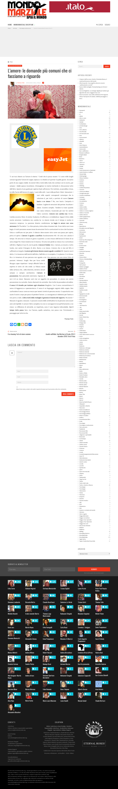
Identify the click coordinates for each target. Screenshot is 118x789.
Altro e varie (94, 118)
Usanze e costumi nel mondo (94, 510)
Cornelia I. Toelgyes (84, 627)
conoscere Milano (94, 191)
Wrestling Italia (94, 535)
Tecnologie (94, 489)
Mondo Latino (94, 384)
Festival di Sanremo (94, 251)
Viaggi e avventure (94, 518)
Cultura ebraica (94, 214)
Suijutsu (94, 473)
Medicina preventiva (94, 355)
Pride (94, 421)
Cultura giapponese (94, 216)
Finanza (94, 255)
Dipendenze (94, 226)
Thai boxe (94, 495)
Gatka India (94, 272)
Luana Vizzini (82, 588)
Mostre (94, 388)
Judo (94, 309)
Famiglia (94, 247)
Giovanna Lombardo (14, 602)
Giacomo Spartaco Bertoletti (48, 676)
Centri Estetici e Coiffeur (94, 172)
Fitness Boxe (94, 257)
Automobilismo (94, 147)
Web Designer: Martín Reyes (14, 676)
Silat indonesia (94, 458)
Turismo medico (94, 500)
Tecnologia (94, 487)
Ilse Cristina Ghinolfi (101, 675)
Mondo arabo (94, 381)
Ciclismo (94, 180)
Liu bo (94, 336)
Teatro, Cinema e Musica (94, 485)
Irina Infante (99, 689)
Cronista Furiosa (13, 664)
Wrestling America (94, 533)
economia (94, 230)
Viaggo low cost (94, 523)
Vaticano (94, 512)
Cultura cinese (94, 209)
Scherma (94, 448)
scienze (94, 450)
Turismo (94, 498)
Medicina (94, 346)
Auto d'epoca (94, 145)
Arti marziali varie (94, 133)
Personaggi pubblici (94, 413)
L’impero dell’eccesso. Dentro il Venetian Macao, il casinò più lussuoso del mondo (93, 80)
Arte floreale (94, 131)
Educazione (94, 232)
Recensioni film (94, 431)
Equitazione (94, 236)
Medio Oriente (94, 357)
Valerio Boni (99, 652)
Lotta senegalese (94, 338)
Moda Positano (94, 375)
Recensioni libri (94, 433)
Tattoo (94, 481)
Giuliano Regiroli (30, 588)
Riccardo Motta (30, 602)
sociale (94, 464)
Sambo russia (94, 444)
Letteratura (94, 330)
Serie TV (94, 456)
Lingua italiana (94, 332)
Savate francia (94, 446)
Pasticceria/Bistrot (94, 410)
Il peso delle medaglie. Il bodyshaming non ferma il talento (93, 88)
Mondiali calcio (94, 377)
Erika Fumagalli (47, 627)
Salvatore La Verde (66, 602)
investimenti (94, 301)
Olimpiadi (94, 404)
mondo (94, 379)
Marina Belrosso (30, 689)
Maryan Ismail (82, 701)
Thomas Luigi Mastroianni (47, 615)
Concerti (94, 189)
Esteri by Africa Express (94, 240)
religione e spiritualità (94, 435)
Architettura (94, 124)
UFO (94, 504)
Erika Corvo (11, 588)
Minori (94, 365)
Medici (94, 344)
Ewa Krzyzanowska (83, 664)
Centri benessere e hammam (94, 170)
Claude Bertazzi (100, 701)
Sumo (94, 475)
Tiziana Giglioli (65, 588)
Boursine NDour (12, 689)
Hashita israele (94, 290)
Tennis (94, 493)
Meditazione (94, 359)
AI (94, 114)
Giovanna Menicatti (14, 638)
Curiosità (94, 220)
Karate (94, 315)
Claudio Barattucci (49, 602)
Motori (94, 392)
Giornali (94, 274)
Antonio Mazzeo (65, 664)
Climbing (94, 186)
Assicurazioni (94, 137)
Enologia (94, 234)
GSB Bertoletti (94, 286)
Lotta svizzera (94, 340)
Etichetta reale (94, 242)
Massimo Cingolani (83, 614)
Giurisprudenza (94, 280)
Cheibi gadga (94, 176)
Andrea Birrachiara (66, 652)
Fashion (94, 249)
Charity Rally (94, 174)
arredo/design (94, 126)
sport (94, 469)
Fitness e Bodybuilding (94, 259)
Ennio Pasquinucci (100, 627)
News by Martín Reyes (94, 402)
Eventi (94, 243)
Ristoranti (94, 437)
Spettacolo (94, 467)
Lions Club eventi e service (94, 334)
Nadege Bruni (47, 664)
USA (94, 508)
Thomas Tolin (99, 602)
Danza (94, 224)
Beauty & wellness (94, 153)
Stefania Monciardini (49, 588)
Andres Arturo (29, 675)
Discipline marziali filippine (94, 228)
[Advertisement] (59, 43)
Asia (94, 135)
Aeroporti (94, 110)
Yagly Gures (94, 539)
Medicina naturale (94, 352)
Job (94, 307)
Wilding (94, 531)
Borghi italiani (94, 155)
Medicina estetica (94, 350)
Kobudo (94, 325)
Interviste (94, 298)
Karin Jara (11, 627)
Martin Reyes (29, 627)
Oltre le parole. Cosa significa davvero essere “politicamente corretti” (92, 84)
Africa (94, 112)
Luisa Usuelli (64, 701)
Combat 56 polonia (94, 187)
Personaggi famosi (94, 411)
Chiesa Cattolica (94, 178)
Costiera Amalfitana (94, 195)
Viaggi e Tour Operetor (94, 522)
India (94, 292)
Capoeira (94, 164)
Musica (94, 398)
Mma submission (94, 369)
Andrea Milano (29, 652)
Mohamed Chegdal (66, 675)
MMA (94, 367)
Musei (94, 396)
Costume (94, 197)
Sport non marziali (94, 471)
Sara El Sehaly (99, 639)
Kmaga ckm (94, 323)
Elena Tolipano (64, 689)
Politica (94, 417)
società (94, 466)
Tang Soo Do (94, 479)
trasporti (94, 496)
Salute (94, 440)
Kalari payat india (94, 311)
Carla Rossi (63, 627)
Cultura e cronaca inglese (94, 211)
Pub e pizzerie (94, 427)
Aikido (94, 116)
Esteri (94, 238)
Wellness (94, 529)
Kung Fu (94, 327)
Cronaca (94, 203)
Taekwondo (94, 477)
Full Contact (94, 265)
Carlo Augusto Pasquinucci (82, 640)
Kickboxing (94, 321)
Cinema (94, 182)
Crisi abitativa (94, 201)
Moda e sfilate (94, 373)
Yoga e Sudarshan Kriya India (94, 541)
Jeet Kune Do (94, 305)
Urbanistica (94, 506)
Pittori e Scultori (94, 415)
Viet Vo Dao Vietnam (94, 525)
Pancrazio (94, 408)
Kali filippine (94, 313)
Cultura (94, 205)
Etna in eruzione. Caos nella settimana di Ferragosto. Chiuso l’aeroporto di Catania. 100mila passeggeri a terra (93, 96)
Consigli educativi (94, 193)
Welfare (94, 527)
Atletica (94, 139)
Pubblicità (94, 429)
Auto (94, 143)
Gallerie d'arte (94, 269)
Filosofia (94, 253)
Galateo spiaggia (94, 267)
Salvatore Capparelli (84, 675)
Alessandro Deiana (31, 639)
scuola (94, 452)
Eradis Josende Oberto (32, 614)
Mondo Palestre (94, 386)
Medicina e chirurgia (94, 348)
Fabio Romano (47, 689)
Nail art (94, 400)
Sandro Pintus (29, 664)
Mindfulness (94, 363)
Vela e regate (94, 514)
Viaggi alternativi (94, 516)
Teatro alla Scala (94, 483)
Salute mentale (94, 442)
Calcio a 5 (94, 162)
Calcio (94, 160)
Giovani (94, 278)
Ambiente (94, 120)
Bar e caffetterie (94, 151)
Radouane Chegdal (66, 614)
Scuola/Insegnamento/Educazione (94, 454)
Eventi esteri (94, 245)
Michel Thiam (99, 614)
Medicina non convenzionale (94, 354)
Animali (94, 122)
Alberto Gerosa (82, 689)
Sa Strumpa (94, 439)
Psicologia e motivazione (15, 65)
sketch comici (94, 462)
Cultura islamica (94, 218)
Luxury (94, 342)
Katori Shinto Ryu (94, 317)
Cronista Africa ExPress (85, 652)
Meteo (94, 361)
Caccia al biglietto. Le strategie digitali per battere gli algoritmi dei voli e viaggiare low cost (94, 92)
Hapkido (94, 288)
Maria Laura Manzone (49, 701)
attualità (94, 141)
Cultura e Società (94, 213)
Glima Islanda (94, 282)
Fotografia (94, 263)
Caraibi (94, 166)
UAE (94, 502)
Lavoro (94, 328)
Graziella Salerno (100, 664)
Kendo (94, 319)
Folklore (94, 261)
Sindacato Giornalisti (94, 460)
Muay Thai (94, 394)
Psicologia (94, 423)
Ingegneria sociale (94, 294)
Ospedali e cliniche (94, 406)
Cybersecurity (94, 222)
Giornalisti (94, 276)
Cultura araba (94, 207)
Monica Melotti (12, 652)
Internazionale (94, 296)
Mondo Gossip (94, 383)
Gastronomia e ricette (94, 270)
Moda (94, 371)
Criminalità (94, 199)
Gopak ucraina (94, 284)
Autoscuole (94, 149)
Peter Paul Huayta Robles (101, 589)
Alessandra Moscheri (14, 712)
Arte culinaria (94, 130)
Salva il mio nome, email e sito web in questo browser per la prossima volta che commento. (41, 389)
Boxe (94, 157)
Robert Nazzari (47, 652)
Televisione (94, 491)
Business (94, 158)
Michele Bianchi (13, 614)
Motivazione (94, 390)
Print (11, 62)
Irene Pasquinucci (48, 639)
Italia (94, 303)
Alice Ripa (11, 701)
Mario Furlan (29, 701)
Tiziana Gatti (82, 602)
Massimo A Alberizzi (66, 639)
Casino (94, 168)
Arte (94, 128)
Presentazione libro (94, 419)
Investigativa (94, 299)
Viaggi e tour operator (94, 520)
